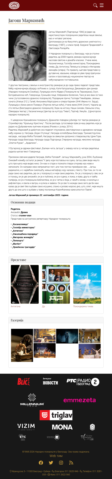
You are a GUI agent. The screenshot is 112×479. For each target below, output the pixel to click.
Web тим (56, 456)
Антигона (15, 306)
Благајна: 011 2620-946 (66, 471)
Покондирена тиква (83, 306)
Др (43, 306)
